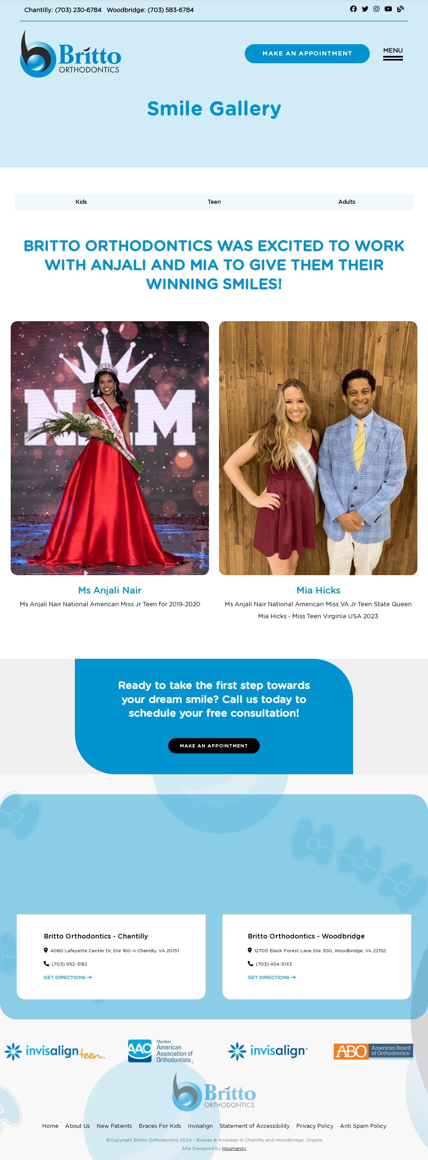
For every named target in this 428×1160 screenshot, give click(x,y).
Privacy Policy (314, 1126)
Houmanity (234, 1149)
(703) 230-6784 (78, 10)
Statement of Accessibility (254, 1126)
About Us (77, 1126)
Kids (81, 202)
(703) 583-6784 (170, 10)
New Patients (114, 1126)
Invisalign (200, 1126)
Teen (214, 202)
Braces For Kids (160, 1126)
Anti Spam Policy (363, 1126)
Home (50, 1126)
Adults (346, 202)
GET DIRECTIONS (65, 977)
